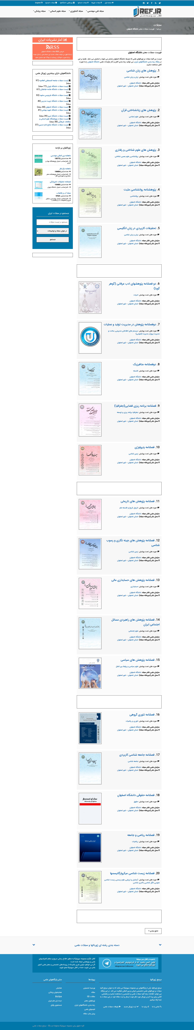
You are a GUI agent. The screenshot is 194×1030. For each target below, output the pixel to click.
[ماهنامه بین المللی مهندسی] (38, 159)
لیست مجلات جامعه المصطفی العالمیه (53, 80)
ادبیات (135, 295)
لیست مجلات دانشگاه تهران (57, 86)
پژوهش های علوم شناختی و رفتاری (135, 150)
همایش (59, 988)
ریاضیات (135, 841)
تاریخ (136, 507)
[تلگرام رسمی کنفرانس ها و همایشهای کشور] (160, 3)
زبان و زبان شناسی (131, 77)
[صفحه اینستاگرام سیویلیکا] (144, 3)
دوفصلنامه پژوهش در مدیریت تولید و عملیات (130, 324)
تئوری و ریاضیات (132, 721)
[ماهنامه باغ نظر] (38, 171)
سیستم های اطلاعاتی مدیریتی (126, 331)
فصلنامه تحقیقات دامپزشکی (60, 181)
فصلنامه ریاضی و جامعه (140, 835)
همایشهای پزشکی (55, 992)
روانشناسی (134, 156)
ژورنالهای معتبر (89, 1000)
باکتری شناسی (138, 882)
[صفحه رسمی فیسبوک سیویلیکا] (152, 3)
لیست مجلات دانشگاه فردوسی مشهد (54, 95)
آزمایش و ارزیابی (132, 879)
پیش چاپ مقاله (89, 1013)
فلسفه (135, 371)
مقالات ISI (91, 996)
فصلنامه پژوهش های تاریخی (137, 501)
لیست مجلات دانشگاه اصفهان (57, 107)
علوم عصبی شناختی (122, 156)
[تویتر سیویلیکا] (148, 3)
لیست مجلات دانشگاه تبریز (58, 116)
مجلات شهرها (95, 2)
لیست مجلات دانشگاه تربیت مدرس (54, 101)
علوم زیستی (120, 879)
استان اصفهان (133, 86)
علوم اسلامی (133, 116)
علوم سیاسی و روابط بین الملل (127, 666)
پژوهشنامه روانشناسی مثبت (140, 189)
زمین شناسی (133, 453)
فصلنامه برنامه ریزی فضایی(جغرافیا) (135, 406)
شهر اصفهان (121, 86)
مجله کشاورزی (76, 11)
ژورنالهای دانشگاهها (66, 2)
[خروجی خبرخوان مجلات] (156, 3)
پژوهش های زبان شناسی (141, 70)
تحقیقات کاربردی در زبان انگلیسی (136, 228)
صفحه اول (108, 2)
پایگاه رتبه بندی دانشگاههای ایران (146, 62)
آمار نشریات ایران (50, 40)
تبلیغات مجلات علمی (111, 1006)
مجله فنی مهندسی (95, 11)
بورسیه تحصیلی (89, 988)
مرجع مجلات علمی (39, 1025)
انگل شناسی (149, 882)
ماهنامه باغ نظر (65, 168)
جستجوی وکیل (56, 1005)
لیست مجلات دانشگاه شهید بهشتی (55, 110)
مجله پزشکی (40, 11)
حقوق (136, 801)
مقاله (93, 992)
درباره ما (145, 1006)
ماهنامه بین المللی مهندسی (61, 155)
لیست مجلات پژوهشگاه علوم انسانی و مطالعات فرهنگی (55, 120)
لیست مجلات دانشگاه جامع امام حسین (53, 125)
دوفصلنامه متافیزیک (144, 364)
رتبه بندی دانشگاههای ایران (85, 1005)
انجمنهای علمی (89, 1009)
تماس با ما (156, 1006)
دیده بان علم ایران (55, 1000)
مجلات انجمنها (50, 2)
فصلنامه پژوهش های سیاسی (137, 660)
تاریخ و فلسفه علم (126, 507)
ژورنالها (159, 29)
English (38, 2)
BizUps (58, 996)
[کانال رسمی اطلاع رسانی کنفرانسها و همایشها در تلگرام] (128, 963)
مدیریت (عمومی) (142, 334)
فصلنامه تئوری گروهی (141, 714)
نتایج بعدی (153, 931)
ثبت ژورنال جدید (130, 1006)
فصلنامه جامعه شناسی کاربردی (136, 755)
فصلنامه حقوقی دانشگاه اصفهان (135, 795)
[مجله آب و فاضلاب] (38, 196)
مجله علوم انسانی (58, 11)
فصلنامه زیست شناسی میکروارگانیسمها (132, 873)
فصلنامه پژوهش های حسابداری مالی (132, 580)
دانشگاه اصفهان (93, 62)
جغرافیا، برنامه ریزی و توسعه (127, 412)
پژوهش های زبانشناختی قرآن (138, 110)
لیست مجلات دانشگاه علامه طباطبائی (54, 89)
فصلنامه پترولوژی (144, 447)
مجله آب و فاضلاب (63, 193)
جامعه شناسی (133, 761)
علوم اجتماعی (133, 631)
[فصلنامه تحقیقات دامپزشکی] (38, 184)
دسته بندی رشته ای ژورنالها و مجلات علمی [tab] (97, 945)
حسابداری (134, 586)
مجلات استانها (82, 2)
